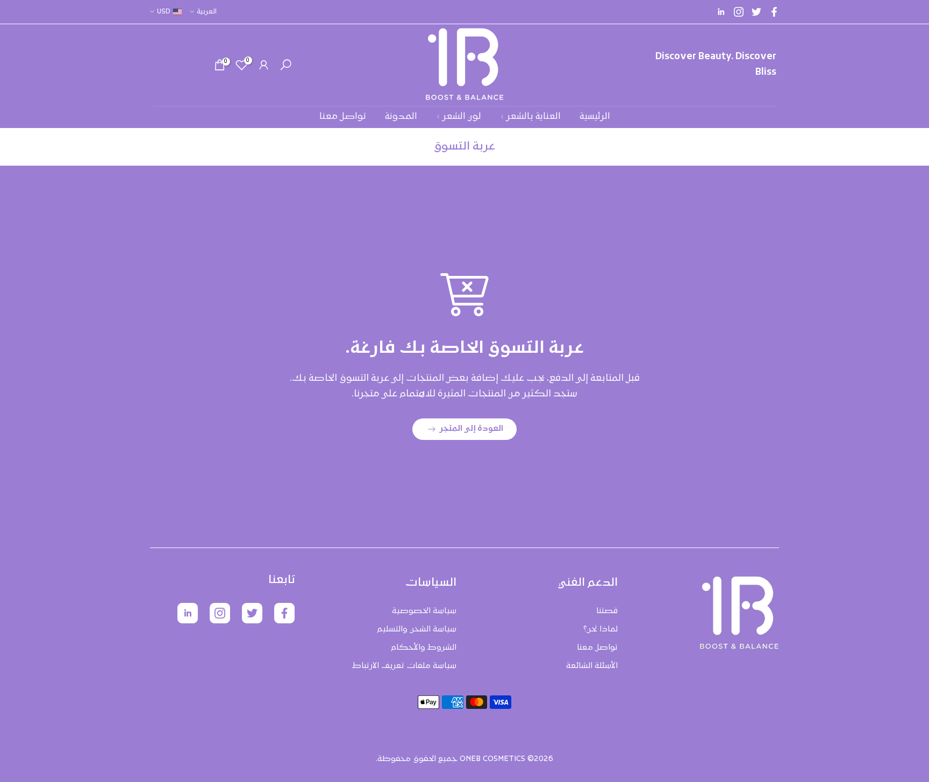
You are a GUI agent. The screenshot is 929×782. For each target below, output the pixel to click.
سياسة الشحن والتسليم (416, 629)
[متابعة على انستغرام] (739, 11)
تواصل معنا (342, 116)
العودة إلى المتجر (471, 429)
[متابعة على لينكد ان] (721, 11)
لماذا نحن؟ (600, 629)
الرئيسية (595, 116)
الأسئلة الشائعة (592, 666)
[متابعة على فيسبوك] (774, 11)
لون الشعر (461, 116)
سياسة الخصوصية (424, 611)
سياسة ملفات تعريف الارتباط (404, 666)
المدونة (401, 116)
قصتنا (607, 611)
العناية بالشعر (533, 116)
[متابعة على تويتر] (756, 11)
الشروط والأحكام (423, 648)
